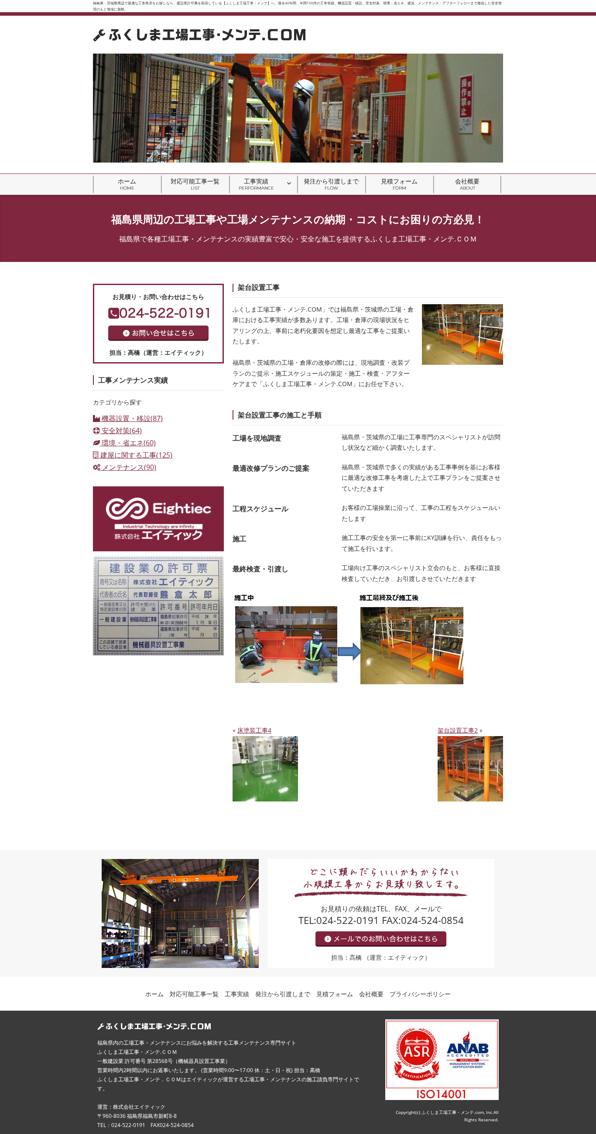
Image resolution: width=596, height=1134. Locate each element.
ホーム (127, 184)
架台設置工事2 (458, 730)
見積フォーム (399, 184)
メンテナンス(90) (128, 467)
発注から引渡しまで (331, 184)
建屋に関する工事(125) (135, 455)
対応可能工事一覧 (195, 184)
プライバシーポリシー (420, 994)
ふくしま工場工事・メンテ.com (452, 1112)
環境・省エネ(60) (128, 443)
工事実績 (256, 184)
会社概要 (467, 184)
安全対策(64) (121, 430)
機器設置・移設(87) (131, 418)
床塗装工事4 (254, 730)
